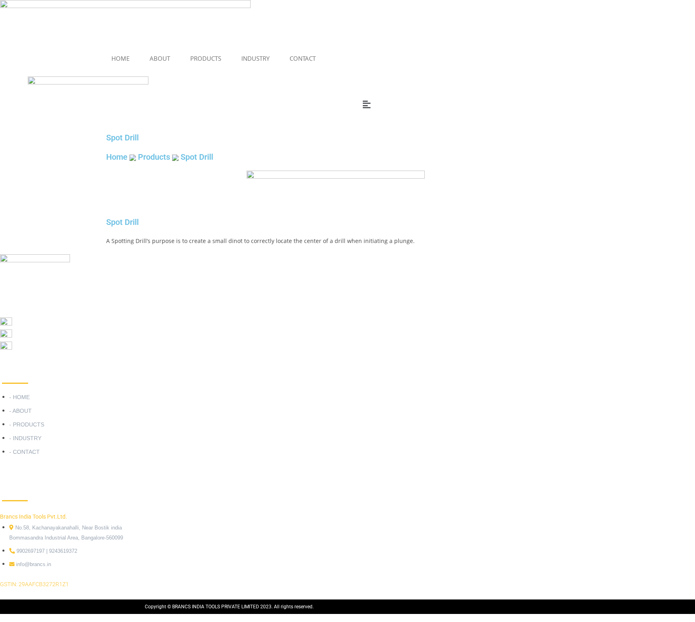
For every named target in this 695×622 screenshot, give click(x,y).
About (160, 58)
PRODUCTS (205, 58)
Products (154, 157)
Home (120, 58)
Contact (303, 58)
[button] (141, 104)
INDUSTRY (255, 58)
